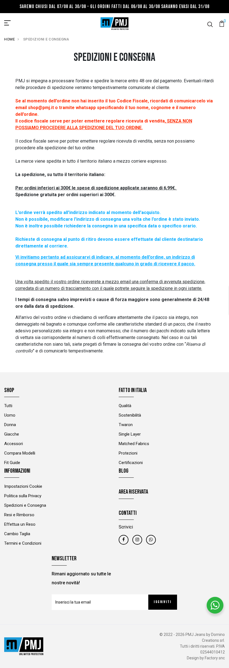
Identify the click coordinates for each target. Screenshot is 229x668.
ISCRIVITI (162, 602)
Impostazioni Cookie (23, 486)
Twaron (126, 424)
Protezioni (128, 453)
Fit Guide (12, 462)
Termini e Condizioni (22, 543)
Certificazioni (131, 462)
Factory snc (215, 658)
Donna (10, 424)
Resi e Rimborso (19, 514)
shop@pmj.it (41, 107)
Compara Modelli (19, 453)
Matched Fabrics (134, 443)
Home (9, 39)
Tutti (8, 405)
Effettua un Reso (19, 524)
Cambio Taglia (17, 533)
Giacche (11, 434)
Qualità (125, 405)
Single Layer (130, 434)
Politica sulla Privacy (22, 495)
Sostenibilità (130, 415)
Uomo (9, 415)
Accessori (13, 443)
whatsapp (86, 107)
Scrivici (126, 527)
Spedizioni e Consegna (25, 505)
